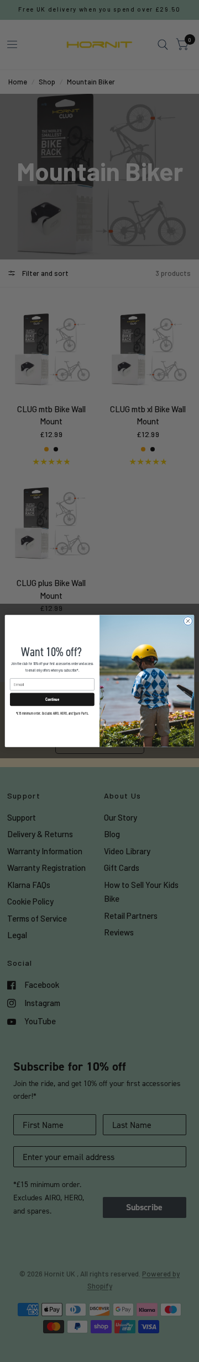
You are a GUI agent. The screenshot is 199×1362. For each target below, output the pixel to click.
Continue (52, 699)
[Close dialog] (188, 621)
